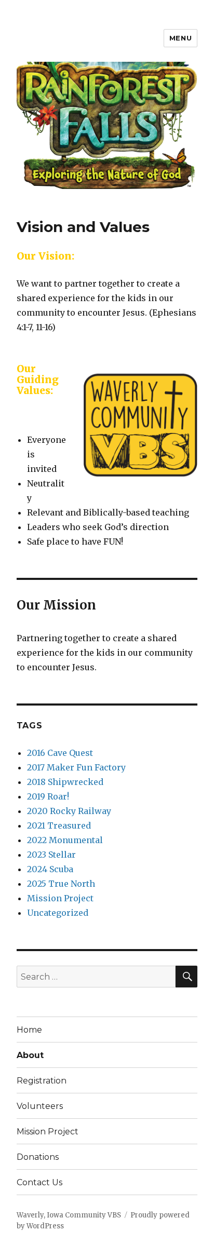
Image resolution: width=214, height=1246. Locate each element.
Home (29, 1030)
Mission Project (60, 898)
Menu (180, 38)
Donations (38, 1157)
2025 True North (61, 883)
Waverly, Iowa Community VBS (69, 1215)
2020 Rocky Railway (69, 811)
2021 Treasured (59, 825)
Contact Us (39, 1182)
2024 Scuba (50, 869)
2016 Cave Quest (60, 753)
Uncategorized (57, 913)
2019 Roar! (48, 796)
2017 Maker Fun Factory (76, 767)
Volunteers (40, 1106)
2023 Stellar (51, 854)
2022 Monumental (65, 840)
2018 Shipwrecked (65, 782)
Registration (41, 1081)
